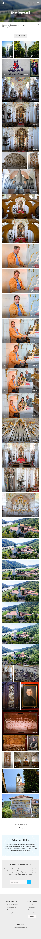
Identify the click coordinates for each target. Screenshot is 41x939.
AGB (32, 904)
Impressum (32, 907)
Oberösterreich (14, 25)
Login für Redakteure (20, 927)
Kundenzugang (11, 907)
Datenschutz (32, 910)
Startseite (5, 25)
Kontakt (32, 913)
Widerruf (32, 916)
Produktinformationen (11, 904)
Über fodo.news (11, 910)
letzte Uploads (11, 913)
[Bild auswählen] (4, 55)
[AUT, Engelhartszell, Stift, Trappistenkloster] (7, 49)
